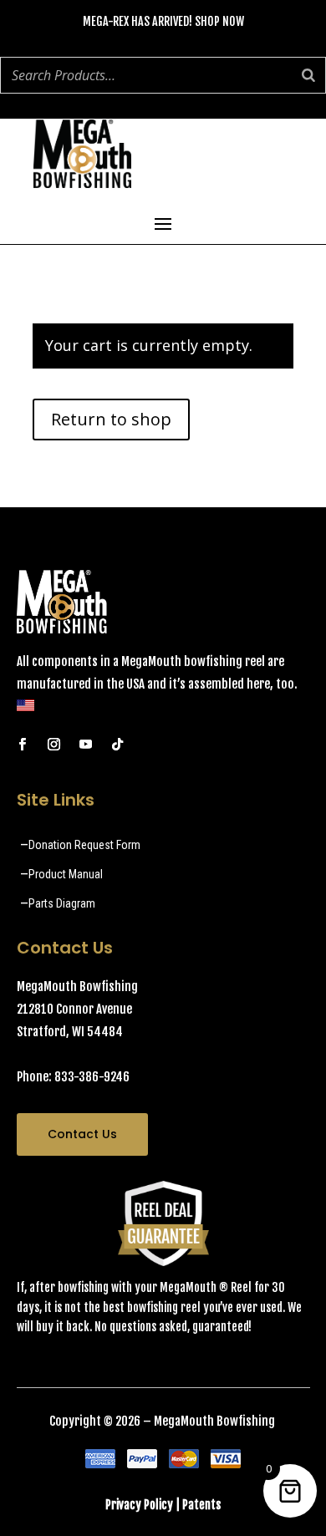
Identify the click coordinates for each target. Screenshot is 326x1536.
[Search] (308, 75)
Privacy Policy (139, 1505)
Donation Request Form (84, 845)
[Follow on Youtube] (86, 744)
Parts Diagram (61, 903)
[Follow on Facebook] (22, 744)
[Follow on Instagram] (54, 744)
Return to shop (111, 419)
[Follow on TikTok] (117, 744)
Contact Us (82, 1134)
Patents (201, 1505)
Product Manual (65, 874)
